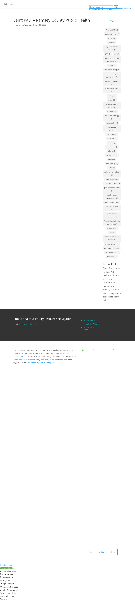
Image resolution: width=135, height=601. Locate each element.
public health (111, 179)
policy (112, 168)
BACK (112, 21)
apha (111, 38)
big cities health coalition (112, 48)
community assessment (112, 75)
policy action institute (112, 173)
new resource (112, 147)
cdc (116, 54)
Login (86, 329)
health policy (112, 123)
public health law (111, 202)
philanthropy (112, 164)
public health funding (112, 189)
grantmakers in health (111, 105)
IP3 (50, 350)
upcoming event (112, 244)
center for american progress (112, 59)
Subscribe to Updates (102, 552)
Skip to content (6, 565)
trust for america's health (112, 238)
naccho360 (112, 134)
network (112, 143)
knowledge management (112, 128)
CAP (107, 54)
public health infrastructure (111, 196)
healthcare (112, 111)
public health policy (112, 208)
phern (111, 159)
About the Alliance (92, 324)
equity (111, 96)
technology (112, 228)
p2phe (111, 151)
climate (112, 65)
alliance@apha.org (27, 324)
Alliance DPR (112, 30)
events (112, 100)
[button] (7, 568)
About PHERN (90, 320)
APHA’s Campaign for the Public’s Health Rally (112, 296)
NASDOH (112, 138)
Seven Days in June (111, 268)
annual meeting (112, 34)
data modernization (112, 90)
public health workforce (112, 215)
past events (112, 155)
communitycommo (24, 25)
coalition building (111, 69)
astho (112, 42)
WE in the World (112, 252)
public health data (112, 183)
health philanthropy (112, 117)
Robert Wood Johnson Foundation (112, 222)
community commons (112, 82)
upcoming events (111, 248)
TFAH (112, 232)
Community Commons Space (41, 362)
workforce (112, 256)
